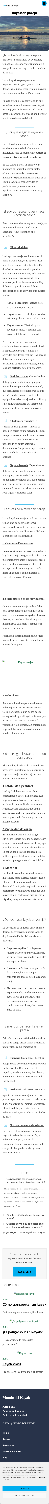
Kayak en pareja (24, 13)
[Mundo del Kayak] (11, 6)
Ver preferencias (24, 1495)
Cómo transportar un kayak (24, 1304)
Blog (5, 1299)
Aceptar (24, 1489)
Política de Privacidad (15, 1415)
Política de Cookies (13, 1410)
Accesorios (8, 1445)
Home (6, 1432)
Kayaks (6, 1438)
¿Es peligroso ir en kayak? (23, 1332)
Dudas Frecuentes (12, 1451)
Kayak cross (12, 1364)
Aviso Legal (9, 1406)
